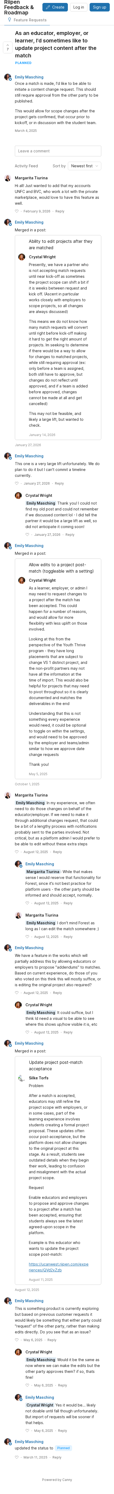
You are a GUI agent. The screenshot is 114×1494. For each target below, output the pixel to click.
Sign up (99, 7)
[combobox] (84, 166)
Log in (78, 7)
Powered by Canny (57, 1480)
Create (58, 7)
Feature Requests (30, 20)
